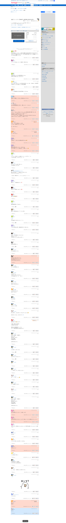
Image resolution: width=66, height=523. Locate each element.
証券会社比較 (36, 5)
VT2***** (14, 110)
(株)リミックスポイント (46, 44)
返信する (14, 57)
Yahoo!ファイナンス (46, 111)
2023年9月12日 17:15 (34, 310)
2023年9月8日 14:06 (34, 375)
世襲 (13, 51)
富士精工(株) (44, 76)
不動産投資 (40, 5)
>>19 (12, 476)
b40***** (14, 439)
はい (34, 57)
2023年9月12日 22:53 (34, 296)
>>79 (12, 155)
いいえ (37, 57)
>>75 (12, 203)
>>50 (12, 348)
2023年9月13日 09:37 (34, 288)
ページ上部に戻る (48, 109)
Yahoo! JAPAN (40, 0)
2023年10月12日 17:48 (34, 162)
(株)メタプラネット (45, 39)
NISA (45, 5)
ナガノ (14, 468)
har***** (14, 320)
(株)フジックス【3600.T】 (19, 10)
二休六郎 (14, 501)
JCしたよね (14, 311)
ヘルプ (43, 0)
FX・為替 (21, 5)
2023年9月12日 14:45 (34, 361)
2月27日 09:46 (35, 89)
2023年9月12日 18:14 (34, 303)
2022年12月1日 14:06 (34, 508)
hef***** (14, 509)
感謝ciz (14, 297)
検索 (54, 0)
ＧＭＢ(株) (43, 79)
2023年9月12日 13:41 (34, 368)
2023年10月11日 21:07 (34, 180)
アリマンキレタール (16, 494)
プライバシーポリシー (45, 112)
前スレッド (37, 29)
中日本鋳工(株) (44, 77)
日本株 (15, 5)
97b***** (14, 181)
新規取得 (28, 2)
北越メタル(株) (44, 74)
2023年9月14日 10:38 (34, 255)
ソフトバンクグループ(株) (46, 37)
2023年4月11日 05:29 (34, 459)
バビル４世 (14, 249)
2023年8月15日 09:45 (34, 410)
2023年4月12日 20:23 (34, 452)
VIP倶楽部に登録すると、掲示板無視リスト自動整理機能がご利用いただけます (21, 27)
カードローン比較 (49, 5)
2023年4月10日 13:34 (34, 467)
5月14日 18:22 (35, 73)
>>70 (12, 218)
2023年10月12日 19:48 (34, 138)
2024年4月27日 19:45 (34, 131)
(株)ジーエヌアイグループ (46, 42)
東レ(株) (43, 66)
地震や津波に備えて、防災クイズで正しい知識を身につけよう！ (19, 0)
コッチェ (14, 453)
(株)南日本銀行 (44, 81)
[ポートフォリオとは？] (15, 8)
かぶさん (14, 233)
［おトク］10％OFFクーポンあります (31, 3)
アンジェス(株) (44, 47)
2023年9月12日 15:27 (34, 319)
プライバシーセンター (51, 112)
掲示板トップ (13, 6)
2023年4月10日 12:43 (34, 474)
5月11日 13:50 (35, 81)
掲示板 (32, 5)
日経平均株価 (44, 34)
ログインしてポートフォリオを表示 (22, 8)
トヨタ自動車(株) (45, 49)
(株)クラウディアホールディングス (47, 71)
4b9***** (14, 446)
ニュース (29, 5)
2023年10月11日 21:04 (34, 187)
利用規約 (47, 113)
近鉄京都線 (52, 0)
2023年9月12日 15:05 (34, 346)
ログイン (23, 3)
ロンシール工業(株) (45, 72)
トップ (12, 5)
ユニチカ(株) (44, 64)
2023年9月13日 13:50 (34, 271)
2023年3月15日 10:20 (34, 493)
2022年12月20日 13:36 (34, 500)
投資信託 (25, 5)
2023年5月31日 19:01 (34, 445)
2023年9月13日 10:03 (34, 280)
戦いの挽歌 (14, 289)
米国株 (18, 5)
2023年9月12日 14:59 (34, 354)
